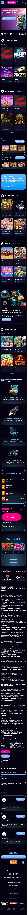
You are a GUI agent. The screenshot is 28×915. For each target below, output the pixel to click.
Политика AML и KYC (13, 879)
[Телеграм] (23, 862)
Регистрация (11, 2)
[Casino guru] (4, 903)
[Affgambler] (22, 903)
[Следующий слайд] (24, 27)
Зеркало (5, 760)
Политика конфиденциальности (13, 882)
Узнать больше (6, 319)
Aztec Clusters (9, 483)
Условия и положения (13, 893)
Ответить (20, 799)
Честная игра (13, 888)
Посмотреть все (5, 44)
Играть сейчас (20, 141)
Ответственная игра (13, 885)
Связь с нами (13, 896)
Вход (21, 2)
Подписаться (7, 186)
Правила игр (13, 890)
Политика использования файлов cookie (13, 877)
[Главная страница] (2, 2)
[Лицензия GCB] (13, 862)
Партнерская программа (13, 857)
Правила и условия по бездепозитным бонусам (13, 868)
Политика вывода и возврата (13, 870)
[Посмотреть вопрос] (25, 772)
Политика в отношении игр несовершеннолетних (13, 874)
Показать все (13, 561)
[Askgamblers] (13, 903)
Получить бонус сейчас (9, 18)
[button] (11, 132)
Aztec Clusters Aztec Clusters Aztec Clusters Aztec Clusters (11, 477)
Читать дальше (8, 526)
